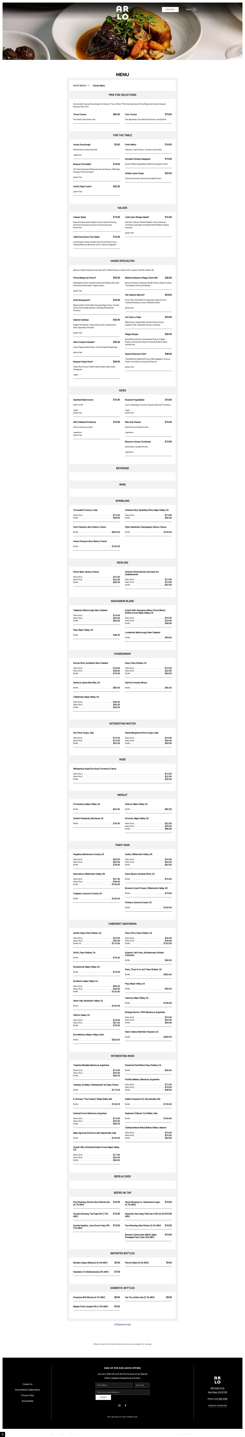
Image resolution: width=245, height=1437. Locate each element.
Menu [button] (192, 10)
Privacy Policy (27, 1396)
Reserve (170, 10)
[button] (2, 1434)
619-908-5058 (220, 1400)
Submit (103, 1399)
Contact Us (27, 1385)
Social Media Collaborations (27, 1390)
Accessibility (27, 1402)
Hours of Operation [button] (217, 1407)
